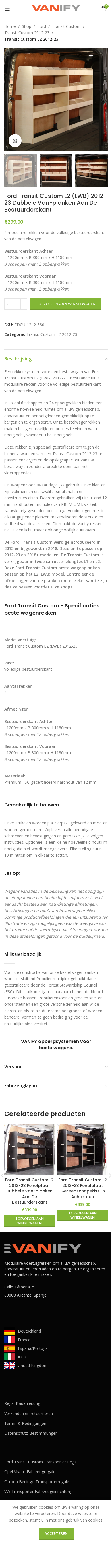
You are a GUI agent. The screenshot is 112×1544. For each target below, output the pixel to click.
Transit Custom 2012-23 (26, 32)
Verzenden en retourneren (28, 1413)
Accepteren (56, 1533)
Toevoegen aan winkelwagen (66, 303)
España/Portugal (33, 1348)
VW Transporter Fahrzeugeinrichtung (38, 1491)
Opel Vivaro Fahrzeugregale (29, 1471)
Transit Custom (66, 26)
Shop (26, 26)
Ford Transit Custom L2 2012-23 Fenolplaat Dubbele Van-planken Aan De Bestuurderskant (29, 1191)
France (24, 1339)
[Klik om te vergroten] (15, 140)
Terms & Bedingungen (25, 1423)
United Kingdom (33, 1365)
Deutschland (29, 1331)
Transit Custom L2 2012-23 (31, 39)
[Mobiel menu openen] (7, 8)
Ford (41, 26)
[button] (10, 100)
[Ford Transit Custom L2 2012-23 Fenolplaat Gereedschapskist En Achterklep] (82, 1149)
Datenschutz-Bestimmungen (31, 1433)
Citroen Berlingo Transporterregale (36, 1481)
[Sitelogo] (56, 8)
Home (10, 26)
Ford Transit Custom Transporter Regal (41, 1462)
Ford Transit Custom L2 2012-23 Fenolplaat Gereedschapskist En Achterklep (82, 1188)
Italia (22, 1357)
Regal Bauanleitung (22, 1403)
